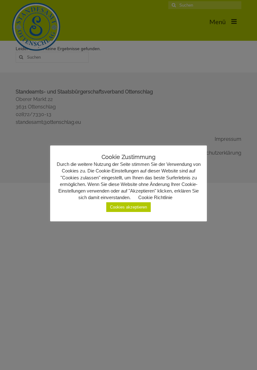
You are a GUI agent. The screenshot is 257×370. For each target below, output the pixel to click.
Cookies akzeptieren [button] (128, 207)
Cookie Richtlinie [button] (155, 197)
